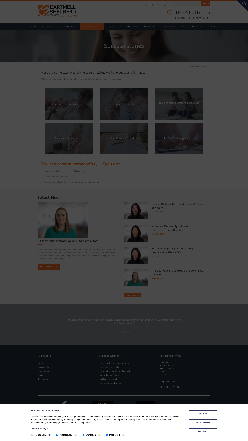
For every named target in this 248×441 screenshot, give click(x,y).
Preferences (66, 435)
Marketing (114, 435)
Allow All (203, 414)
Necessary (40, 435)
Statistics (91, 435)
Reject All (203, 432)
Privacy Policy (39, 428)
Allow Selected (203, 423)
